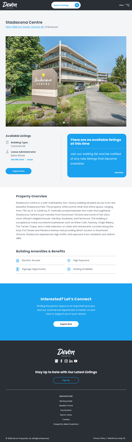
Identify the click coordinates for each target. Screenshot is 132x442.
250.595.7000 (17, 159)
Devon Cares (66, 415)
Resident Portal (66, 405)
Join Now (118, 172)
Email (30, 159)
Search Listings (61, 5)
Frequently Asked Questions (66, 424)
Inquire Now (18, 171)
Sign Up (66, 380)
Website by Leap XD (116, 438)
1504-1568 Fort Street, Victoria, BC (25, 27)
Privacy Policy (99, 438)
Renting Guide (66, 401)
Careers (66, 419)
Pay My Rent (66, 410)
